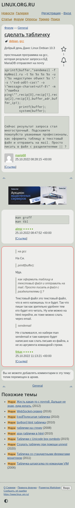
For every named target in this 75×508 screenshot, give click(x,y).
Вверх (66, 488)
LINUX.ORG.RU (18, 4)
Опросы (31, 19)
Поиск (55, 19)
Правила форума (27, 487)
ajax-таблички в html (30, 433)
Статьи (6, 19)
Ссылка (10, 166)
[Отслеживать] (64, 60)
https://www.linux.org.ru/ (16, 494)
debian (13, 41)
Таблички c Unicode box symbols (38, 438)
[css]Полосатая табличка (33, 416)
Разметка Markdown (50, 487)
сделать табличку (27, 34)
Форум (19, 19)
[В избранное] (64, 49)
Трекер (44, 19)
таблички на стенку (29, 427)
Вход (67, 13)
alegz (18, 228)
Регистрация (51, 13)
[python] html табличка (31, 422)
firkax (18, 351)
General (23, 27)
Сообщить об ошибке (15, 490)
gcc (21, 41)
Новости (7, 13)
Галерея (22, 13)
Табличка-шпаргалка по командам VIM (43, 463)
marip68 (20, 155)
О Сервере (9, 487)
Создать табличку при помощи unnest (42, 444)
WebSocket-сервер (29, 411)
